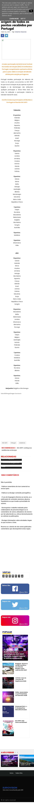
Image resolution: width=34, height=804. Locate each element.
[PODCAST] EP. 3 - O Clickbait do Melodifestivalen (21, 708)
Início (11, 773)
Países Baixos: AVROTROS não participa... (7, 763)
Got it (23, 19)
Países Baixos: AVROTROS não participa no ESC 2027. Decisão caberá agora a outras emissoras (14, 654)
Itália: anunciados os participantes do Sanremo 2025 (21, 693)
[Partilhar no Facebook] (2, 35)
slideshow (22, 443)
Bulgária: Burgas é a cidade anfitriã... (27, 764)
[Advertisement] (17, 417)
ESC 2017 (4, 443)
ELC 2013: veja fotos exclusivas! (21, 721)
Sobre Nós (19, 773)
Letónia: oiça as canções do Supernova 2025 (20, 679)
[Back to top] (29, 799)
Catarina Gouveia (20, 32)
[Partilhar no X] (6, 35)
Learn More (14, 19)
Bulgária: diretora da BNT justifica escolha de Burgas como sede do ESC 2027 (21, 667)
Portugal (13, 443)
